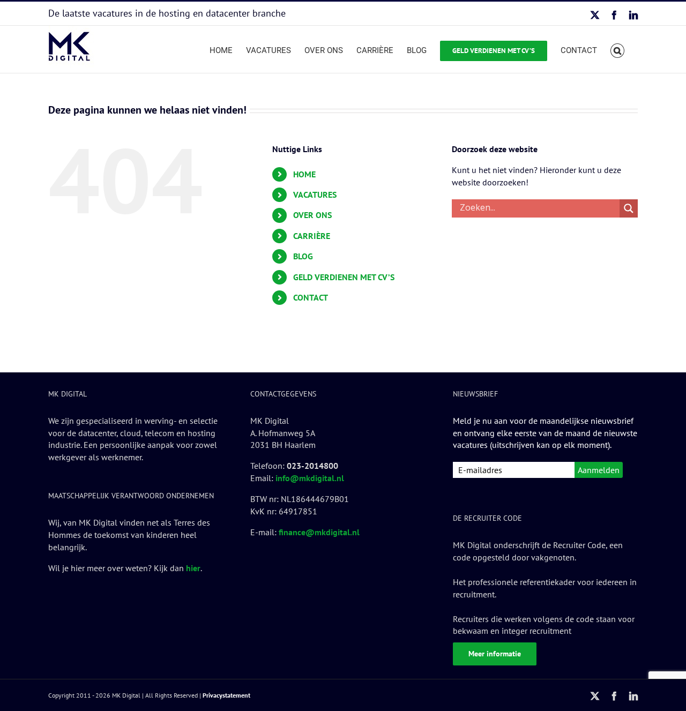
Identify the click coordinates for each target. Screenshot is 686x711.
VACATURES (315, 194)
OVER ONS (312, 214)
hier (193, 568)
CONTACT (310, 297)
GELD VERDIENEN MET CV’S (343, 277)
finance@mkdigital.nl (319, 532)
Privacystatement (226, 695)
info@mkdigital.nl (309, 478)
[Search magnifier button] (629, 208)
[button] (617, 49)
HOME (304, 174)
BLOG (303, 256)
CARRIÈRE (311, 235)
